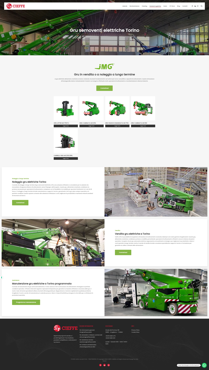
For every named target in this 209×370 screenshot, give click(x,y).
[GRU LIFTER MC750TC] (66, 108)
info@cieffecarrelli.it (86, 332)
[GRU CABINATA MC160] (143, 108)
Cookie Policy (135, 332)
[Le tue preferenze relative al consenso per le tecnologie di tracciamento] (1, 277)
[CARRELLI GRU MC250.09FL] (66, 141)
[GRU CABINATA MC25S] (91, 108)
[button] (104, 88)
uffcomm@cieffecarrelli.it (87, 337)
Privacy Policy (135, 330)
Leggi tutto (66, 126)
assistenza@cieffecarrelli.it (88, 342)
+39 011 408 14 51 (110, 338)
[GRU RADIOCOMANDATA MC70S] (117, 108)
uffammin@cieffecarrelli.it (87, 347)
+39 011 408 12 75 (110, 336)
